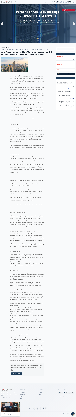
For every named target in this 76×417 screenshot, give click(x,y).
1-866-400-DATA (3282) (7, 397)
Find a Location (60, 64)
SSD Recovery (22, 396)
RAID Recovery (22, 394)
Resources (33, 2)
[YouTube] (46, 408)
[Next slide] (74, 23)
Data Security (59, 67)
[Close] (18, 403)
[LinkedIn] (43, 408)
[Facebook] (37, 408)
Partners (27, 2)
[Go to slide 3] (37, 38)
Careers (40, 396)
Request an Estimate (16, 373)
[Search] (72, 48)
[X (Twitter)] (34, 408)
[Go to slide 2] (36, 38)
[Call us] (73, 414)
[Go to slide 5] (39, 38)
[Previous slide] (2, 23)
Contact (21, 403)
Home (3, 47)
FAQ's (58, 69)
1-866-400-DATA (57, 1)
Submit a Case (60, 56)
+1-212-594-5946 (67, 1)
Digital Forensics (23, 398)
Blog (7, 47)
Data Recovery (22, 392)
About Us (41, 2)
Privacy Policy (41, 398)
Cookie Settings (66, 413)
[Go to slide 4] (38, 38)
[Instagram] (40, 408)
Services (20, 2)
